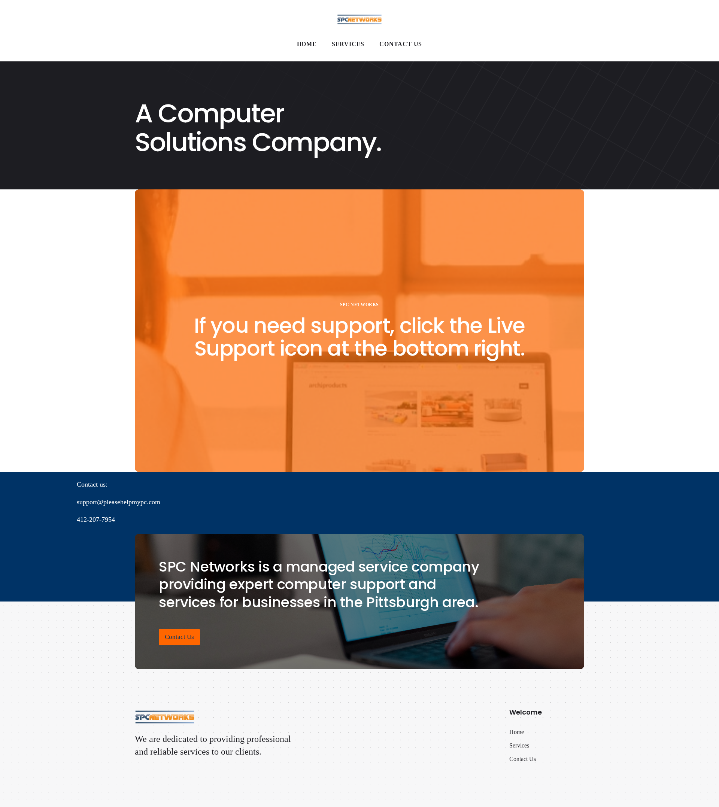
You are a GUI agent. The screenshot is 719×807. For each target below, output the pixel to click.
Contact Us (179, 636)
